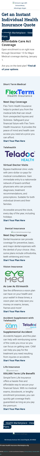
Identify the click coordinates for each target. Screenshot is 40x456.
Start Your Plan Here (14, 141)
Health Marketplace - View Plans (17, 34)
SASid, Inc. (6, 451)
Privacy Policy (28, 451)
